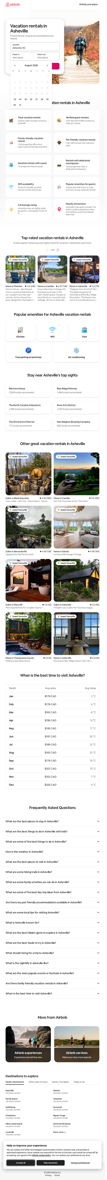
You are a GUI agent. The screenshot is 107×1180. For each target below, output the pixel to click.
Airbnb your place (88, 4)
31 (20, 105)
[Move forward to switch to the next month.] (47, 65)
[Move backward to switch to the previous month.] (15, 65)
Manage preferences (80, 1163)
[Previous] (47, 250)
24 (20, 99)
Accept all (20, 1163)
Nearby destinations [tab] (15, 1082)
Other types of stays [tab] (38, 1082)
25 (26, 99)
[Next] (57, 250)
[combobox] (34, 48)
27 (36, 99)
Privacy (48, 1175)
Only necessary (51, 1163)
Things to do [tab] (79, 1082)
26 (31, 99)
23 (15, 99)
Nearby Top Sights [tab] (60, 1082)
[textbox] (22, 57)
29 (47, 99)
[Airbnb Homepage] (13, 4)
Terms (57, 1175)
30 (15, 105)
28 (42, 99)
